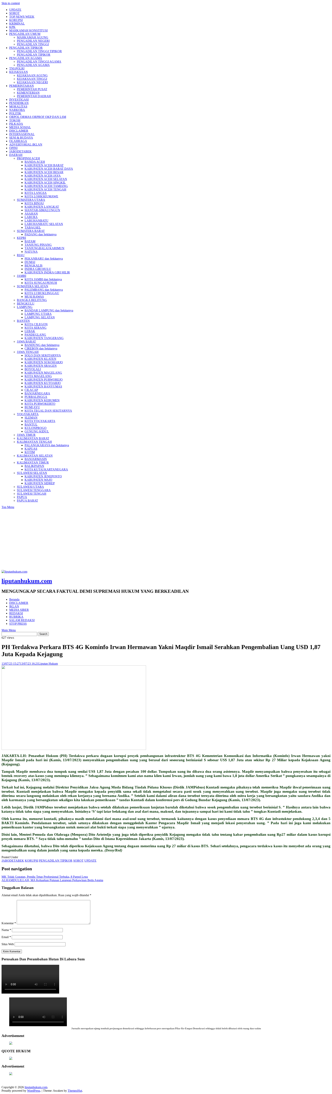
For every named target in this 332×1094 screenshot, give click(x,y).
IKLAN (14, 606)
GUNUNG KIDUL (37, 431)
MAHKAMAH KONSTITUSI (28, 30)
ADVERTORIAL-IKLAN (25, 144)
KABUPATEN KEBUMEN (42, 400)
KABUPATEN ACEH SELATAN (46, 179)
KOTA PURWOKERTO (40, 403)
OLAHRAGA (18, 141)
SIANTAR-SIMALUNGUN (42, 210)
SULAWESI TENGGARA (34, 490)
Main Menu (9, 630)
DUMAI (30, 262)
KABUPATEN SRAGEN (41, 365)
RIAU (21, 255)
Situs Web (8, 944)
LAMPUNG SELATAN (40, 317)
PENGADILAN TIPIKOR (26, 47)
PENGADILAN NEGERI (33, 40)
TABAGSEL (33, 227)
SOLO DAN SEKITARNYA (43, 355)
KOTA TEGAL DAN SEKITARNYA (48, 410)
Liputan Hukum (48, 663)
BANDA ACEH (35, 161)
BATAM (30, 241)
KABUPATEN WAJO (38, 479)
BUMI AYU (32, 407)
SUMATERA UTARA (31, 199)
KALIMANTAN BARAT (33, 438)
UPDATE (15, 9)
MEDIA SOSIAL (20, 127)
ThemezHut (75, 1090)
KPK (12, 27)
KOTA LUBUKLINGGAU (42, 293)
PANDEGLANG (35, 334)
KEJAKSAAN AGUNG (32, 75)
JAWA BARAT (26, 341)
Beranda (14, 599)
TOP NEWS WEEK (21, 16)
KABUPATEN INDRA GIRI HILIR (47, 272)
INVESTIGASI (19, 99)
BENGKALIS (33, 265)
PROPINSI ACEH (28, 158)
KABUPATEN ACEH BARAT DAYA (49, 168)
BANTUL (31, 424)
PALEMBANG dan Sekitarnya (44, 289)
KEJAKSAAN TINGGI (32, 78)
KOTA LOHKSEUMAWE (41, 196)
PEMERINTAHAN (21, 85)
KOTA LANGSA (36, 193)
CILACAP (31, 390)
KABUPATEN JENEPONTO (43, 476)
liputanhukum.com (27, 580)
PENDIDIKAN (19, 103)
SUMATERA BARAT (31, 231)
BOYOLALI (33, 369)
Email (6, 937)
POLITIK (15, 113)
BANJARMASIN (36, 459)
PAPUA (22, 497)
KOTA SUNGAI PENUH (41, 282)
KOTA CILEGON (36, 324)
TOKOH (14, 120)
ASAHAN (31, 213)
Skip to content (11, 3)
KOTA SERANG (35, 327)
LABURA (31, 217)
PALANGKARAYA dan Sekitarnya (47, 445)
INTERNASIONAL (22, 134)
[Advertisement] (166, 541)
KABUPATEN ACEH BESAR (44, 172)
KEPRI (21, 237)
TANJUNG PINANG (38, 244)
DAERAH (15, 155)
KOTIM (30, 452)
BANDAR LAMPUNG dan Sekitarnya (49, 310)
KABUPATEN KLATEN (40, 358)
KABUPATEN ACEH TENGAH (45, 189)
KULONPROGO (35, 428)
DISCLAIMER (18, 130)
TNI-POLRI (16, 68)
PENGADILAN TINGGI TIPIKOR (39, 51)
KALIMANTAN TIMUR (33, 462)
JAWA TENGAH (28, 352)
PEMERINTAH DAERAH (34, 96)
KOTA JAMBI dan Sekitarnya (43, 279)
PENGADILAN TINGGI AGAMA (39, 61)
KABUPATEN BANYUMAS (43, 386)
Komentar (9, 923)
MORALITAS (18, 106)
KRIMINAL (17, 23)
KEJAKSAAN (18, 72)
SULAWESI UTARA (30, 486)
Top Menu (8, 507)
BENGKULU (25, 303)
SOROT (14, 13)
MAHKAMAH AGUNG (32, 37)
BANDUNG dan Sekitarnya (42, 345)
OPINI (13, 148)
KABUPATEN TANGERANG (44, 338)
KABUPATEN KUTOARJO (43, 383)
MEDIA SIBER (19, 609)
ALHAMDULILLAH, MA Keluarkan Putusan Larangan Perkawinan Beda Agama (52, 880)
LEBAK (30, 331)
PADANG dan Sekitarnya (40, 234)
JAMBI (21, 275)
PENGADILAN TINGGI (33, 44)
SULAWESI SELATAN (32, 473)
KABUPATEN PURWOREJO (44, 379)
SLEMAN (31, 417)
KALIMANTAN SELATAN (35, 455)
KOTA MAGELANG (38, 376)
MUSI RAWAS (34, 296)
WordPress (33, 1090)
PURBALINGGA (36, 396)
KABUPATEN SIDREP (40, 483)
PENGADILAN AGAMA (25, 58)
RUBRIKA (16, 616)
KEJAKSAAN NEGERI (32, 82)
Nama (6, 930)
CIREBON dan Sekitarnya (41, 348)
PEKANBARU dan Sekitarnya (44, 258)
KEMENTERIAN (28, 92)
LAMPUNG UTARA (38, 314)
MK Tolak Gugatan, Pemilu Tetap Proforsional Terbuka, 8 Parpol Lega (45, 876)
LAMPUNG (24, 307)
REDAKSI (16, 613)
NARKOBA (17, 110)
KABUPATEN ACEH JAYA (43, 175)
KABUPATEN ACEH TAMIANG (46, 186)
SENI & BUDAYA (21, 137)
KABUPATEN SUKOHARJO (44, 362)
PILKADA (16, 123)
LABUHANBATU (36, 220)
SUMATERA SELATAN (32, 286)
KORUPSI (16, 20)
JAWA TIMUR (26, 434)
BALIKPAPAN (34, 466)
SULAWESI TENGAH (31, 493)
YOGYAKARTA (28, 414)
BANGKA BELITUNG (32, 300)
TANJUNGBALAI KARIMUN (44, 248)
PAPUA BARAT (27, 500)
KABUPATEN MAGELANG (43, 372)
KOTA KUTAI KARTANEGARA (46, 469)
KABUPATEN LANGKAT (42, 206)
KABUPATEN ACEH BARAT (44, 165)
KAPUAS (31, 448)
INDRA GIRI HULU (38, 269)
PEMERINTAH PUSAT (32, 89)
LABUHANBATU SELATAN (44, 224)
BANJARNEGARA (37, 393)
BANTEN (23, 320)
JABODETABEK (20, 151)
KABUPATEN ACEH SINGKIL (45, 182)
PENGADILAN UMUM (24, 34)
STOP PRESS (18, 623)
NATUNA (31, 251)
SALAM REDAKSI (22, 620)
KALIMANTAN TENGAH (34, 441)
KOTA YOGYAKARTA (40, 421)
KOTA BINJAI (34, 203)
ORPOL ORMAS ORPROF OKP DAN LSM (37, 116)
